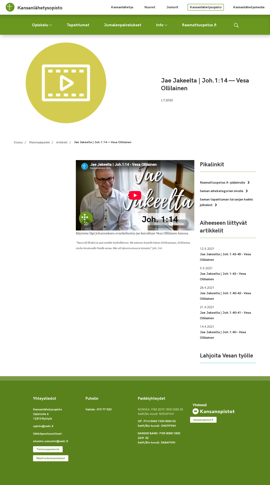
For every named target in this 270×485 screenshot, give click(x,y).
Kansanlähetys (122, 7)
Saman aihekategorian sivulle (222, 190)
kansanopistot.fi (203, 419)
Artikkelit (62, 142)
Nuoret (149, 7)
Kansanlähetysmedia (248, 7)
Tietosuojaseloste (47, 449)
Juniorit (172, 7)
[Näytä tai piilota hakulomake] (236, 24)
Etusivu (18, 142)
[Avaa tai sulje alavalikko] (50, 24)
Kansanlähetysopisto (206, 7)
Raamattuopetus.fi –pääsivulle (223, 182)
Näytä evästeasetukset (50, 458)
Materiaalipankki (39, 142)
